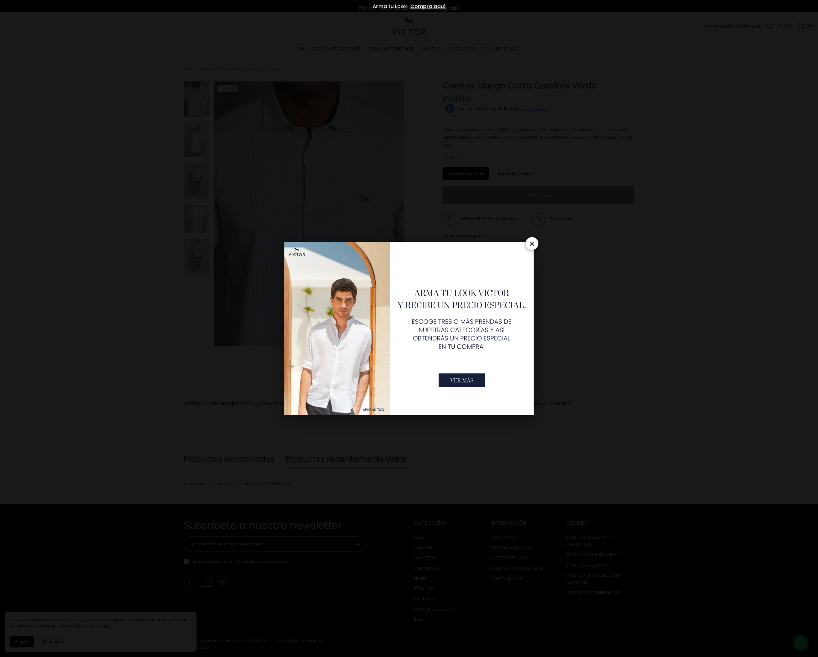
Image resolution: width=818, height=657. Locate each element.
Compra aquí (428, 6)
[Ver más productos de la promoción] (462, 380)
